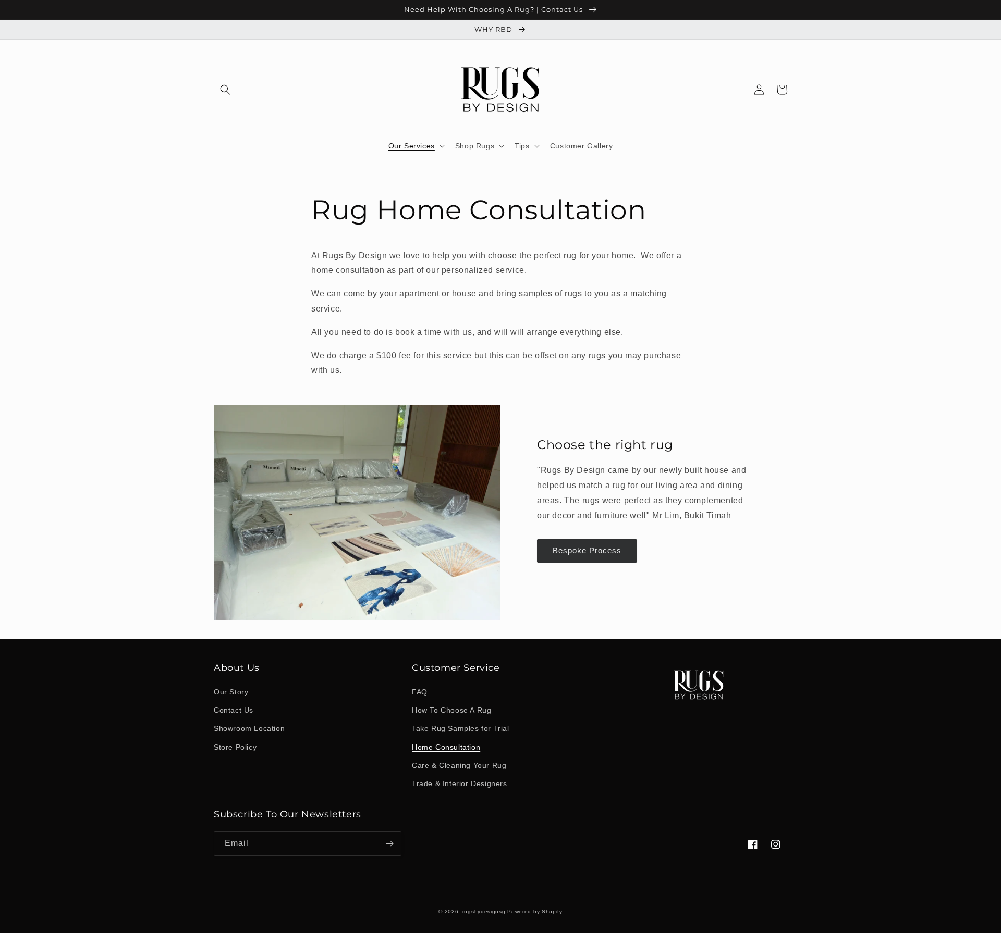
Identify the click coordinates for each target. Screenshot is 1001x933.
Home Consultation (446, 747)
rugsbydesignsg (484, 911)
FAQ (420, 692)
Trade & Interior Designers (459, 783)
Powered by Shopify (535, 911)
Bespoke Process (587, 550)
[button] (225, 89)
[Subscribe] (389, 843)
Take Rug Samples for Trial (460, 728)
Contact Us (233, 710)
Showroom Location (249, 728)
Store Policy (235, 747)
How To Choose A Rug (451, 710)
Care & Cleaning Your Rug (459, 765)
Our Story (231, 692)
